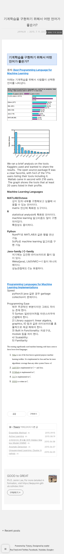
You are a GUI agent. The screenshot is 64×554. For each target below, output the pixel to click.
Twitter (25, 550)
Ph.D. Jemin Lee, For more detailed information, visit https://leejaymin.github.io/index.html (25, 483)
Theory (16, 427)
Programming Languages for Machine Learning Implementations (29, 286)
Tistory (29, 546)
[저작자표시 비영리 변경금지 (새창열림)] (44, 414)
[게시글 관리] (23, 414)
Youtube (42, 550)
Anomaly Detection (18, 446)
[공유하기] (19, 414)
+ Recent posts (11, 530)
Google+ (50, 550)
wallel (46, 546)
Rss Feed (14, 550)
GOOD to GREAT (17, 475)
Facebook (33, 550)
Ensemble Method (18, 432)
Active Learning (16, 436)
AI (10, 427)
